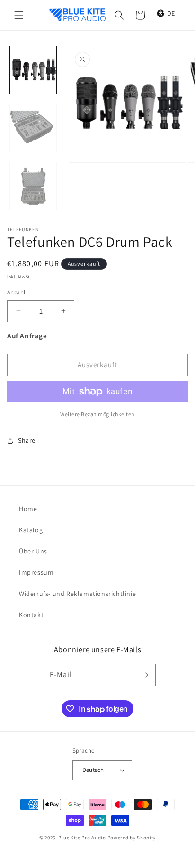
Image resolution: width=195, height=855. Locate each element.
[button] (19, 15)
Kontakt (31, 615)
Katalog (31, 530)
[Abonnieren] (144, 675)
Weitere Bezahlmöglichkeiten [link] (97, 414)
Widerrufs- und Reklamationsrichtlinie (77, 593)
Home (28, 508)
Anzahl (16, 292)
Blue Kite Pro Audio (82, 837)
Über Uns (33, 551)
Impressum (36, 572)
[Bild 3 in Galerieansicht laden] (33, 186)
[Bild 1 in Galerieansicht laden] (33, 70)
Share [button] (26, 440)
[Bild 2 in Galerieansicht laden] (33, 128)
